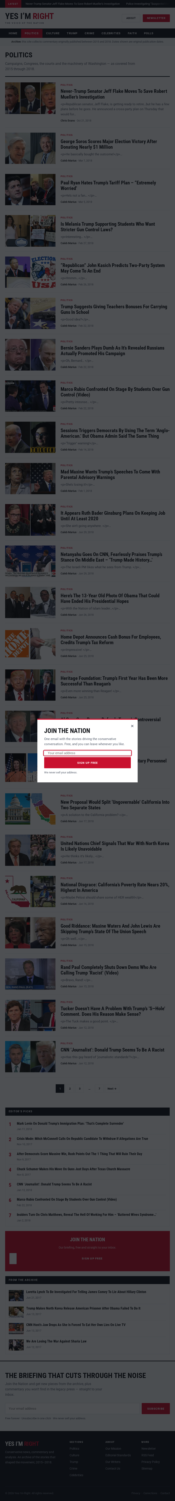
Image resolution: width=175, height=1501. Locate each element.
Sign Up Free (87, 762)
